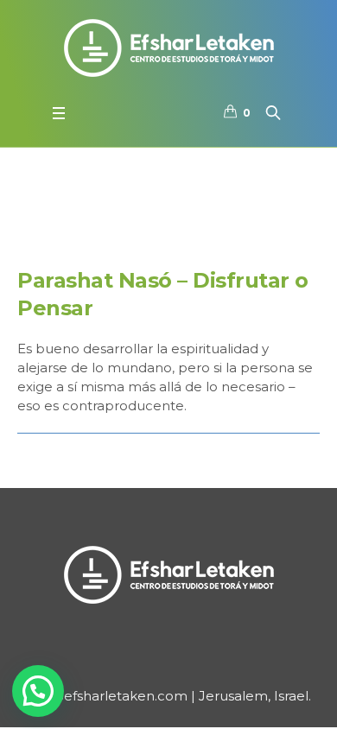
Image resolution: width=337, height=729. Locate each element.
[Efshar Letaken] (168, 47)
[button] (38, 691)
